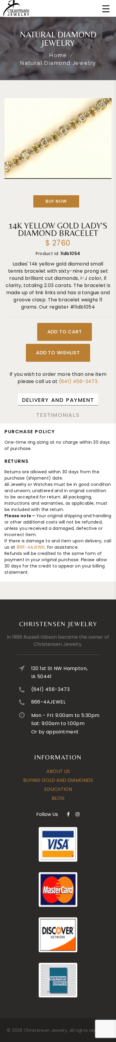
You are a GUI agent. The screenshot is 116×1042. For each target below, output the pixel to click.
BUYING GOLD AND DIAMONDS (58, 780)
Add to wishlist (58, 352)
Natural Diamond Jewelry (58, 63)
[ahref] (68, 814)
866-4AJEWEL (31, 547)
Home (58, 55)
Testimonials (58, 415)
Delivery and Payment (58, 400)
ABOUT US (58, 771)
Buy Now (56, 201)
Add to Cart (64, 331)
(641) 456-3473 (50, 689)
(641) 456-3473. (78, 381)
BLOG (58, 798)
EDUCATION (58, 789)
